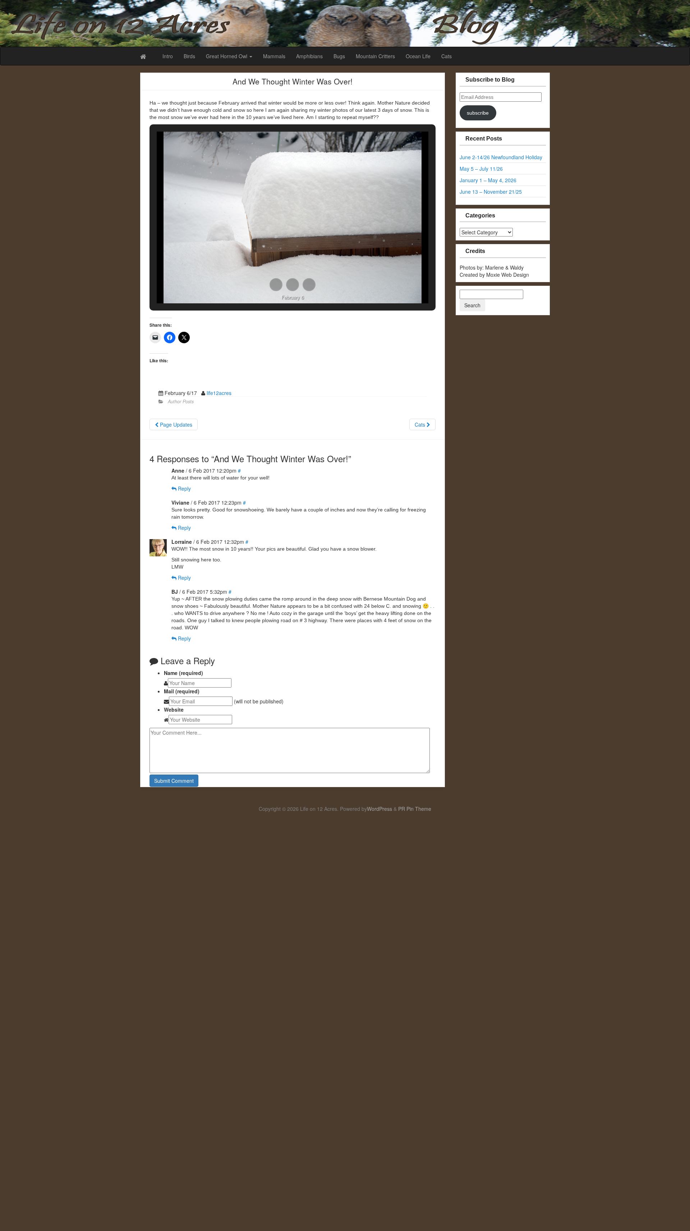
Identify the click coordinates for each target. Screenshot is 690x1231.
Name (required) (183, 672)
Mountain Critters (375, 56)
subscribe (478, 113)
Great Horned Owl (227, 56)
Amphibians (309, 56)
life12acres (219, 392)
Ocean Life (418, 56)
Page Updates (175, 424)
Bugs (339, 56)
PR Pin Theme (414, 808)
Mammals (274, 56)
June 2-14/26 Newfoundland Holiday (501, 157)
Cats (446, 56)
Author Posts (181, 401)
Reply (183, 488)
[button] (276, 284)
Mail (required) (181, 691)
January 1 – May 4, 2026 (488, 180)
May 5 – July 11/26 (481, 168)
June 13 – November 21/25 (491, 191)
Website (174, 709)
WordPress (379, 808)
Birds (189, 56)
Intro (167, 56)
